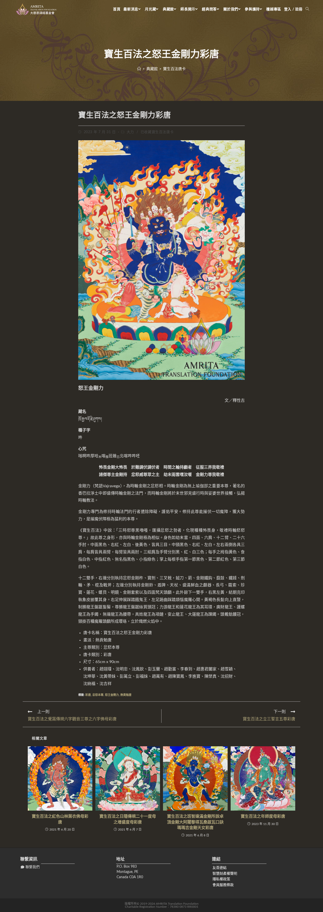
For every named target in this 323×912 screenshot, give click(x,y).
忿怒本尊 (97, 695)
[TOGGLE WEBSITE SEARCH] (307, 9)
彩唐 (88, 695)
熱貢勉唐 (125, 695)
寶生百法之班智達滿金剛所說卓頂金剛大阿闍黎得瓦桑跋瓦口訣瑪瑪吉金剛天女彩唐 (195, 822)
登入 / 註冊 (293, 9)
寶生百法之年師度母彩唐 (263, 816)
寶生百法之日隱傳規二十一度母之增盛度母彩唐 (127, 819)
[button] (30, 867)
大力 (130, 132)
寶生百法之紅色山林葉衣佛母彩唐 (60, 819)
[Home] (139, 69)
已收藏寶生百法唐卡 (157, 132)
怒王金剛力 (112, 695)
